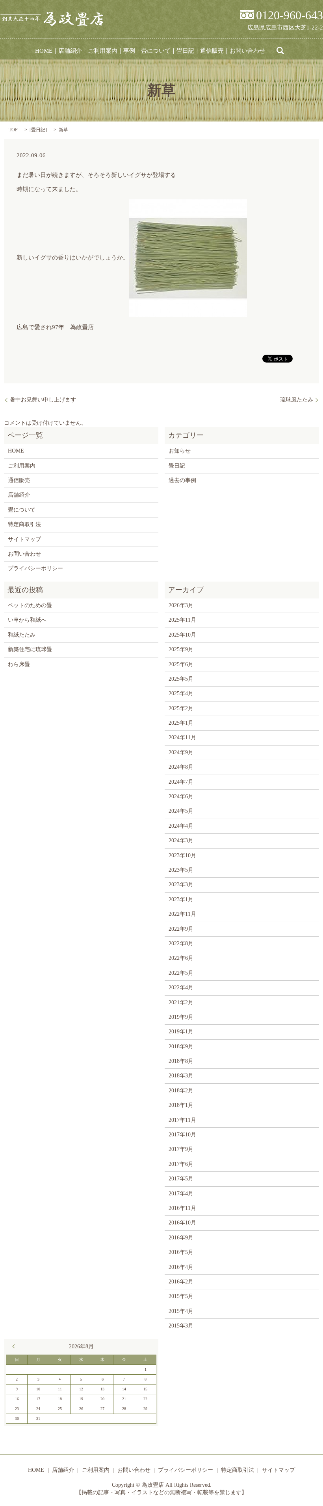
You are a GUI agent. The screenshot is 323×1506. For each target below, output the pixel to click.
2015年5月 (181, 1296)
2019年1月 (181, 1032)
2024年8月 (181, 767)
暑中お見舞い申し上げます (43, 400)
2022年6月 (181, 958)
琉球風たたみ (296, 400)
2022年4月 (181, 987)
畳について (156, 51)
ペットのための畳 (30, 605)
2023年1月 (181, 899)
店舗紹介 (70, 51)
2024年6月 (181, 796)
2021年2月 (181, 1002)
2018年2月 (181, 1091)
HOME (43, 51)
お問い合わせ (247, 51)
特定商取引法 (24, 524)
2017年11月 (182, 1120)
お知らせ (180, 451)
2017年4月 (181, 1194)
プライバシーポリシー (35, 568)
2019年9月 (181, 1017)
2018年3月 (181, 1076)
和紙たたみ (21, 635)
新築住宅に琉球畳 (30, 649)
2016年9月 (181, 1238)
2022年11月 (182, 914)
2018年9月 (181, 1046)
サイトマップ (24, 539)
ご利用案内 (102, 51)
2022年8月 (181, 943)
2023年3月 (181, 884)
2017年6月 (181, 1164)
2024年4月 (181, 826)
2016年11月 (182, 1208)
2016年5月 (181, 1252)
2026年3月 (181, 605)
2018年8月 (181, 1061)
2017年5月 (181, 1179)
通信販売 (212, 51)
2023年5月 (181, 870)
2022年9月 (181, 929)
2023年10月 (182, 855)
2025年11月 (182, 620)
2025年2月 (181, 708)
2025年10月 (182, 635)
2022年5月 (181, 973)
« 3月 (15, 1346)
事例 (129, 51)
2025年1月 (181, 723)
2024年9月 (181, 752)
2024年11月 (182, 737)
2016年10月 (182, 1223)
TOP (13, 130)
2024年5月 (181, 811)
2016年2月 (181, 1282)
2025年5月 (181, 679)
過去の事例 (182, 480)
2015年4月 (181, 1311)
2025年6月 (181, 664)
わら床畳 (19, 664)
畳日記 (185, 51)
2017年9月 (181, 1149)
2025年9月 (181, 649)
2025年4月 (181, 693)
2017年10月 (182, 1135)
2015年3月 (181, 1326)
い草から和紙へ (27, 620)
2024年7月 (181, 782)
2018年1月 (181, 1105)
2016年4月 (181, 1267)
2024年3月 (181, 840)
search (280, 51)
